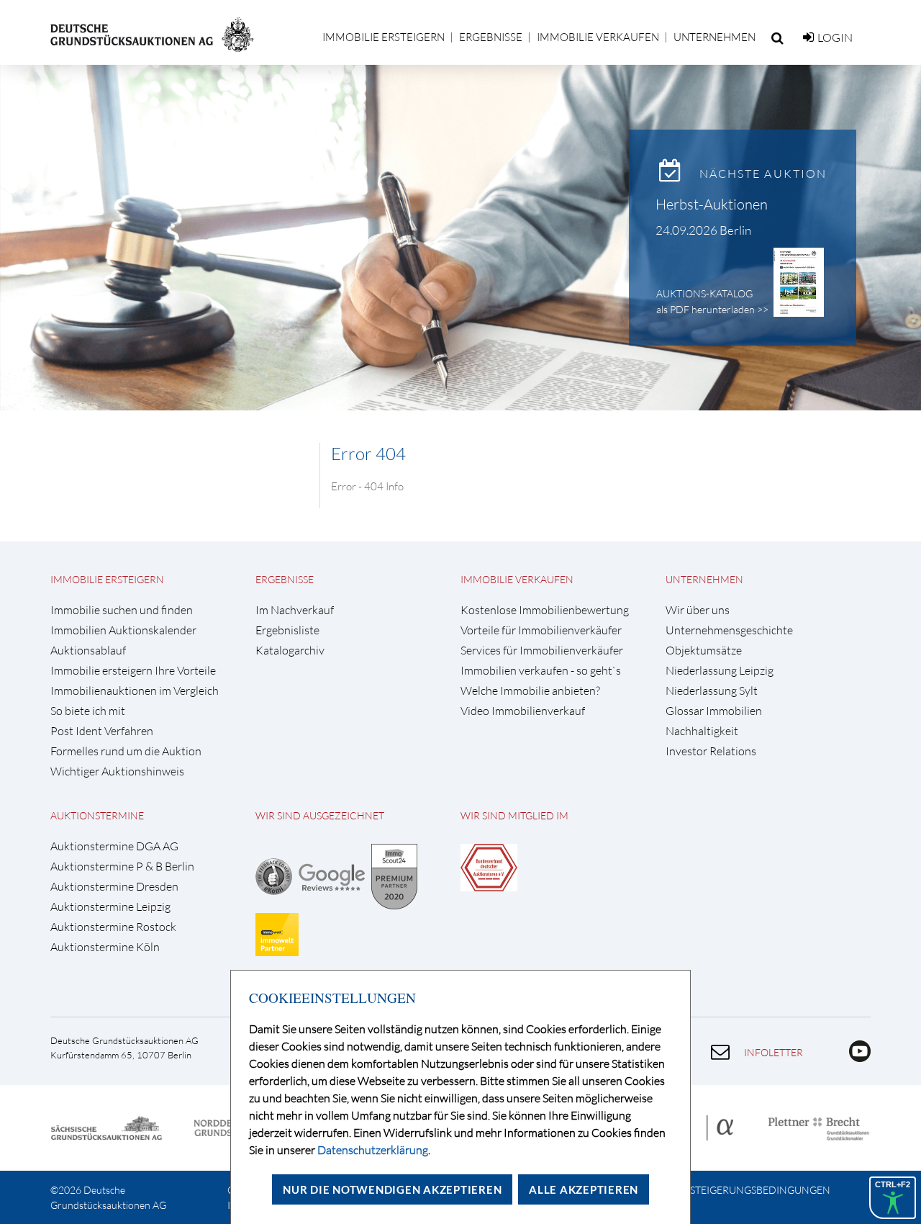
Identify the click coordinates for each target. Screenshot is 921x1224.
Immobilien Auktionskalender (123, 630)
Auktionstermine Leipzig (110, 907)
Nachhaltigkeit (702, 731)
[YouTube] (854, 1057)
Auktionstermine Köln (105, 947)
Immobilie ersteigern (383, 37)
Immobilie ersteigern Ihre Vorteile (133, 671)
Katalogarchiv (290, 650)
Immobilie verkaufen (598, 37)
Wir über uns (698, 610)
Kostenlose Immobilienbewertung (544, 610)
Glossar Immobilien (714, 711)
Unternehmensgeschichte (729, 630)
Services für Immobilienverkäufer (541, 650)
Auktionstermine (97, 815)
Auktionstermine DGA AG (114, 846)
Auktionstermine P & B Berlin (122, 866)
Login (835, 37)
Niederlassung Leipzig (719, 671)
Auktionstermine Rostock (113, 927)
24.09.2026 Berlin (703, 230)
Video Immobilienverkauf (522, 711)
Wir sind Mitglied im (514, 815)
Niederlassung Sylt (712, 691)
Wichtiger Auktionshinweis (117, 771)
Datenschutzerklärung (372, 1150)
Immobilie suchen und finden (121, 610)
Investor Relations (711, 751)
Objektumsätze (704, 650)
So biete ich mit (87, 711)
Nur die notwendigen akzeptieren (392, 1189)
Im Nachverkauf (294, 610)
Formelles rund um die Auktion (125, 751)
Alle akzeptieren (583, 1189)
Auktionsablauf (88, 650)
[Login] (808, 37)
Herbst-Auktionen (711, 204)
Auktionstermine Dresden (114, 887)
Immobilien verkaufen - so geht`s (540, 671)
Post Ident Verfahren (101, 731)
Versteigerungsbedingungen (750, 1190)
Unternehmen (714, 37)
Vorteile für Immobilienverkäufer (541, 630)
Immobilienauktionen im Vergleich (134, 691)
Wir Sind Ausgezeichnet (319, 815)
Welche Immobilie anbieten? (530, 691)
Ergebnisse (490, 37)
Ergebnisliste (287, 630)
